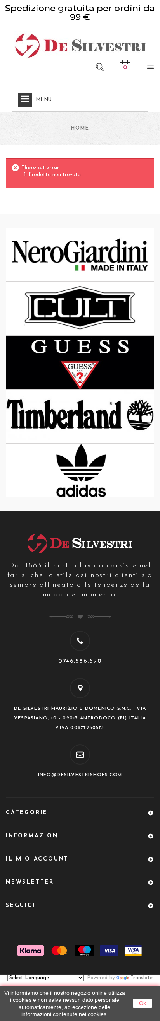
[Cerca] (100, 66)
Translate (141, 977)
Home (80, 128)
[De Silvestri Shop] (80, 45)
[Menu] (148, 68)
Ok (142, 1003)
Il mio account (37, 859)
